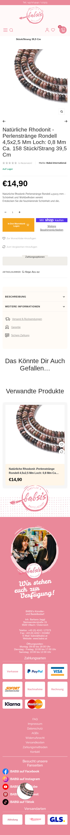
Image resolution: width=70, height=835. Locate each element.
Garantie (16, 327)
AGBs (35, 733)
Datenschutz (35, 728)
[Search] (11, 30)
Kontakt (35, 751)
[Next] (66, 121)
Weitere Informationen (22, 306)
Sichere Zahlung (20, 335)
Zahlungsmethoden (35, 747)
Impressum (35, 723)
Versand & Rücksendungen (27, 319)
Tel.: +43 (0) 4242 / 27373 (35, 2)
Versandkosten (35, 742)
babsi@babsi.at (39, 635)
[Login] (47, 30)
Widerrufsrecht (35, 738)
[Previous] (4, 121)
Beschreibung (15, 296)
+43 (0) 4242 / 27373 (39, 630)
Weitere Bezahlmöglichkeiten (51, 228)
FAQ (35, 719)
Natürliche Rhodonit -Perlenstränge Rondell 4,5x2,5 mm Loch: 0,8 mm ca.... (34, 470)
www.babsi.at (40, 638)
